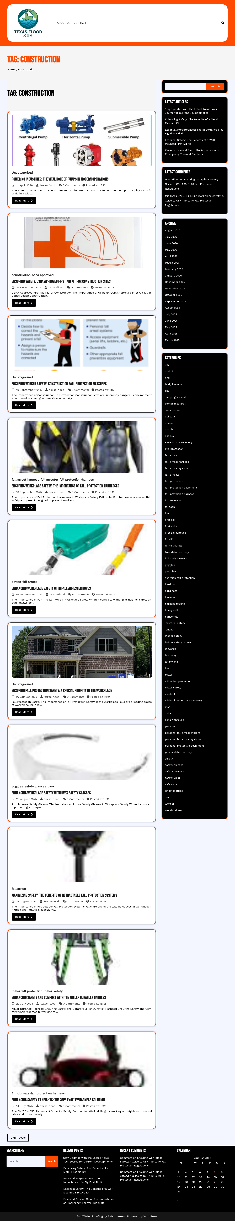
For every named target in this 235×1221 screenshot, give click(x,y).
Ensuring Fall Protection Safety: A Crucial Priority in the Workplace (62, 690)
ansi (167, 377)
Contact (80, 22)
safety (169, 758)
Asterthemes (116, 1216)
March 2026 (172, 262)
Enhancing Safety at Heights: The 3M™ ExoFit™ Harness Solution (58, 1099)
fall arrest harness (25, 479)
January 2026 (173, 275)
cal (167, 390)
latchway (171, 655)
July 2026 (171, 236)
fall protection (70, 479)
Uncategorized (22, 172)
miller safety (53, 991)
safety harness (174, 771)
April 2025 (171, 333)
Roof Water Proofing (90, 1216)
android (169, 371)
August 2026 (172, 230)
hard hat (170, 584)
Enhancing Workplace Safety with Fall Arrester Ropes (51, 588)
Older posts (18, 1137)
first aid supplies (175, 532)
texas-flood (47, 185)
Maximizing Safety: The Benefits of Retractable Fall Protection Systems (64, 895)
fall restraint (173, 500)
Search (215, 86)
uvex (50, 786)
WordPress (150, 1216)
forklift (169, 539)
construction (21, 275)
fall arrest (29, 581)
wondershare (173, 810)
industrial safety (175, 623)
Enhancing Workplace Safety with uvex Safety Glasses (51, 792)
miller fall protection (27, 991)
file (167, 513)
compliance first (175, 403)
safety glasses (35, 786)
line (167, 668)
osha (168, 713)
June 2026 (171, 243)
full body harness (176, 558)
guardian (170, 571)
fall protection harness (48, 1093)
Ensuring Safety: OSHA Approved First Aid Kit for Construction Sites (61, 281)
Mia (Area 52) (173, 196)
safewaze (171, 784)
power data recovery (178, 752)
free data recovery (177, 552)
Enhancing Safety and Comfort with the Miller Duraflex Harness (59, 997)
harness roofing (175, 603)
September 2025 (175, 301)
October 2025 (173, 294)
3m (14, 1093)
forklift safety (173, 545)
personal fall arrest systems (183, 739)
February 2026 (174, 269)
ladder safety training (178, 642)
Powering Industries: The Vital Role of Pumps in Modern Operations (60, 179)
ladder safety (173, 636)
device (16, 581)
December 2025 (175, 282)
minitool (170, 694)
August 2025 (172, 307)
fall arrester (49, 479)
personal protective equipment (184, 745)
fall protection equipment (181, 487)
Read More (22, 200)
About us (63, 22)
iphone (169, 629)
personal (170, 726)
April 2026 (171, 256)
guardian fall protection (180, 578)
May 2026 (171, 249)
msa (167, 707)
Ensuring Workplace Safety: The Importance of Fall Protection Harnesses (65, 486)
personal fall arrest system (182, 732)
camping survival (175, 397)
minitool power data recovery (183, 700)
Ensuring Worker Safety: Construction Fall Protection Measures (59, 383)
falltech (170, 506)
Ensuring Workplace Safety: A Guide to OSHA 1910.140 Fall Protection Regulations (193, 184)
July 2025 (171, 314)
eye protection (174, 448)
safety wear (172, 777)
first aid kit (172, 526)
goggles (17, 786)
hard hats (171, 590)
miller (168, 674)
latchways (171, 661)
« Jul (180, 1200)
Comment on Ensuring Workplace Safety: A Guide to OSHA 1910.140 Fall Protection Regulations (143, 1161)
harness (88, 479)
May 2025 (171, 327)
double (169, 429)
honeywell (171, 610)
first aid (170, 519)
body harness (173, 384)
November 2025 (175, 288)
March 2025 (172, 340)
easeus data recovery (178, 442)
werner (169, 803)
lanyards (170, 648)
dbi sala (23, 1093)
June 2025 (171, 320)
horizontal (171, 616)
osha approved (43, 275)
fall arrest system (176, 468)
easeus (169, 436)
